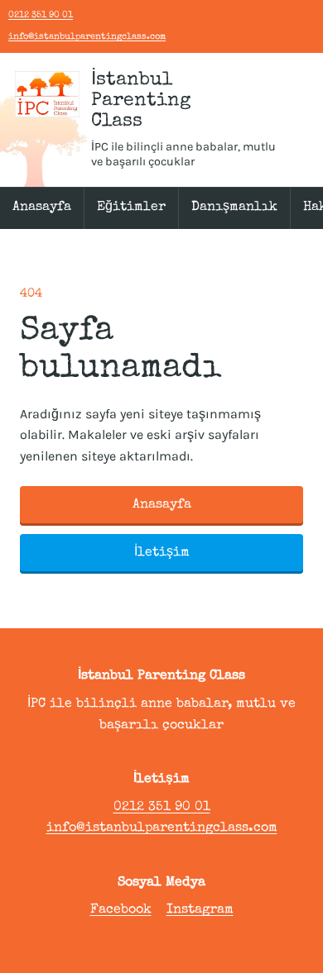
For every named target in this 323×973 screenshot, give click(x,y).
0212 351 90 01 (40, 15)
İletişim (162, 553)
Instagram (200, 910)
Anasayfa (41, 207)
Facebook (121, 910)
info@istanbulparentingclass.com (87, 36)
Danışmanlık (234, 207)
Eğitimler (131, 207)
